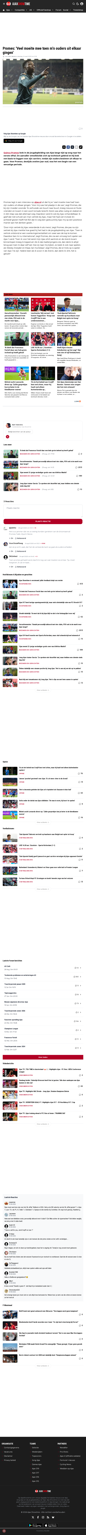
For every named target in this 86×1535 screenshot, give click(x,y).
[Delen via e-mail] (76, 147)
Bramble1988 (13, 1272)
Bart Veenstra (12, 56)
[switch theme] (77, 3)
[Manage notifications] (4, 1531)
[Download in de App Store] (51, 1525)
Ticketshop (78, 10)
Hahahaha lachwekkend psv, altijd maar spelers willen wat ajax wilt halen (27, 1268)
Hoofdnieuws (25, 584)
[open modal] (81, 3)
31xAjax (11, 1234)
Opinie (21, 773)
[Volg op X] (7, 436)
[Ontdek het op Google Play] (35, 1525)
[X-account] (33, 1517)
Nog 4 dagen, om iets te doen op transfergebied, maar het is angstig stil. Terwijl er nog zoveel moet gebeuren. (40, 1248)
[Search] (73, 4)
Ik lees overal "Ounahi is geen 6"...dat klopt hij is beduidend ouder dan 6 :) (28, 1286)
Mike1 (11, 1281)
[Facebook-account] (38, 1517)
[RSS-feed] (48, 1517)
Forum (58, 10)
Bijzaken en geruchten (30, 454)
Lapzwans (12, 1214)
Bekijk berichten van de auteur (19, 432)
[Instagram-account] (43, 1517)
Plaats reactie (43, 521)
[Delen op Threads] (64, 147)
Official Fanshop (44, 10)
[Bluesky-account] (53, 1517)
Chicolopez (12, 1252)
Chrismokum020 (14, 1290)
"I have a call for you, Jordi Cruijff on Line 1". (18, 1230)
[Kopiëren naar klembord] (80, 147)
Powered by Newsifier (43, 1531)
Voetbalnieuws (26, 838)
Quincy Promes (11, 153)
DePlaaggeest (13, 1263)
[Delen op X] (72, 147)
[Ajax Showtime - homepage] (18, 4)
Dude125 (12, 1225)
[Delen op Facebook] (68, 147)
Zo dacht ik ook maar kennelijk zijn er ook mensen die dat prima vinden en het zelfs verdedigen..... (36, 1239)
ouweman (12, 1202)
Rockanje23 (13, 1243)
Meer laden (43, 1057)
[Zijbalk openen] (4, 4)
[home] (4, 10)
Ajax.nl (37, 202)
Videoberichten (26, 1075)
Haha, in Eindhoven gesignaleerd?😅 (16, 1277)
